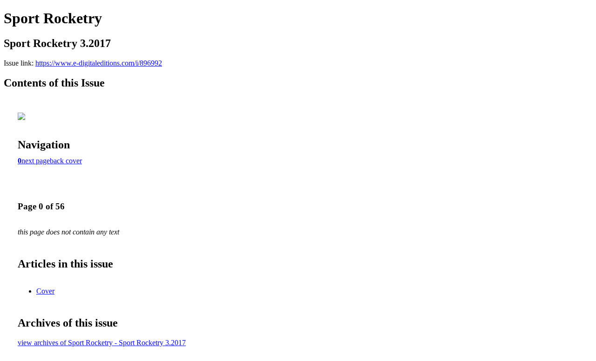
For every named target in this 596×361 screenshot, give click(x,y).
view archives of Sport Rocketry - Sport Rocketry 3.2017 (102, 343)
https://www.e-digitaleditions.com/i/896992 (98, 63)
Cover (45, 291)
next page (35, 161)
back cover (66, 161)
